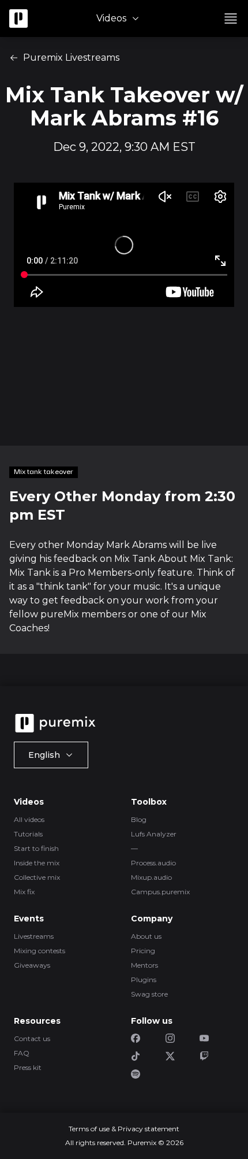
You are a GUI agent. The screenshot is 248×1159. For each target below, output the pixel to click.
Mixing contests (39, 950)
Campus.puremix (160, 891)
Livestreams (34, 936)
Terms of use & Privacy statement (124, 1128)
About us (146, 936)
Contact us (32, 1038)
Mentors (144, 965)
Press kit (28, 1067)
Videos (111, 18)
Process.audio (153, 862)
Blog (138, 819)
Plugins (143, 979)
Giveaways (32, 965)
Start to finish (36, 848)
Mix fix (24, 891)
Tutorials (28, 834)
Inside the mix (36, 862)
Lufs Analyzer (153, 834)
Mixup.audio (151, 877)
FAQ (21, 1053)
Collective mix (37, 877)
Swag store (149, 994)
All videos (29, 819)
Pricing (143, 950)
